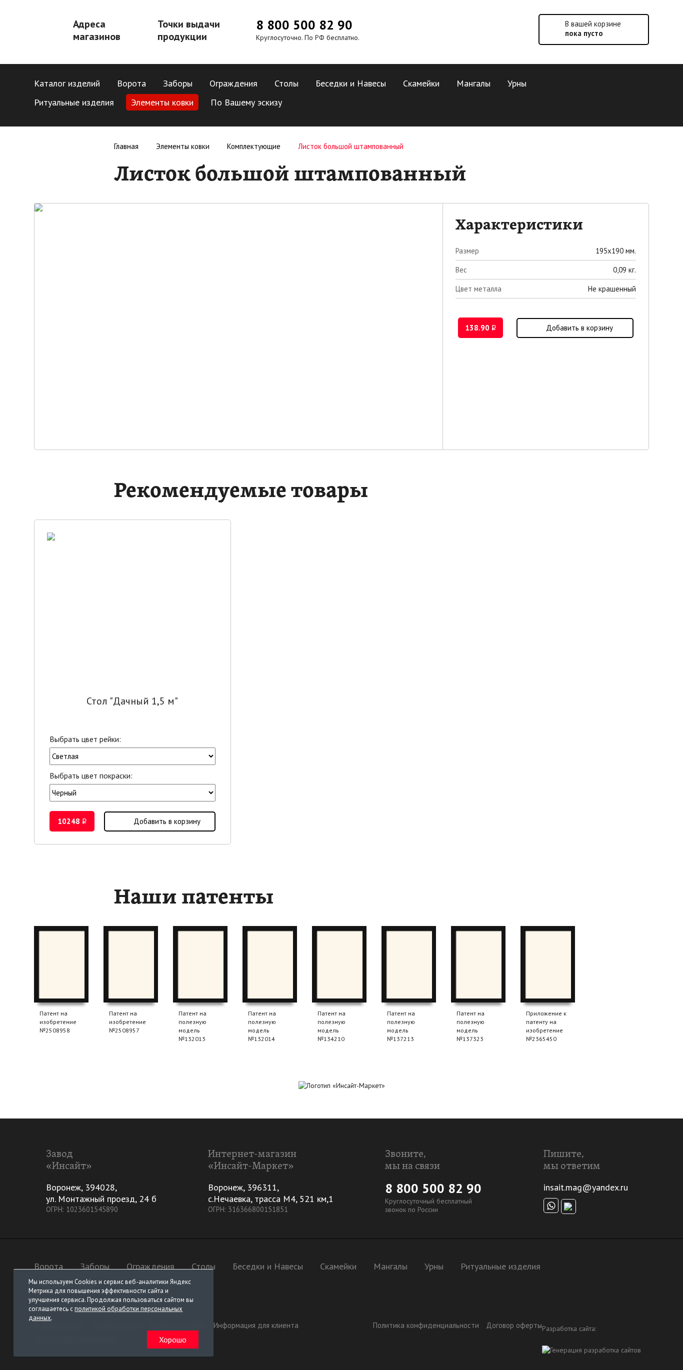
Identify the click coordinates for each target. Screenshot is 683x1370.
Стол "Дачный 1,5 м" (132, 701)
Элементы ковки (162, 102)
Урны (517, 83)
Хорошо (172, 1339)
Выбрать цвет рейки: (85, 739)
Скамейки (421, 83)
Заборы (177, 83)
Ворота (131, 83)
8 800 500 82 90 (304, 24)
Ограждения (234, 83)
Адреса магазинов (96, 30)
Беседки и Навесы (351, 83)
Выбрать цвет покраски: (91, 775)
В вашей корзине (593, 28)
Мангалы (473, 83)
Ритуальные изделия (74, 102)
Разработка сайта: (569, 1328)
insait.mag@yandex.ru (586, 1187)
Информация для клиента (256, 1325)
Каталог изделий (67, 83)
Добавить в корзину (579, 327)
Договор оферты (514, 1325)
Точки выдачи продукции (189, 30)
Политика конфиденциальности (426, 1325)
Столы (286, 83)
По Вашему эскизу (246, 102)
